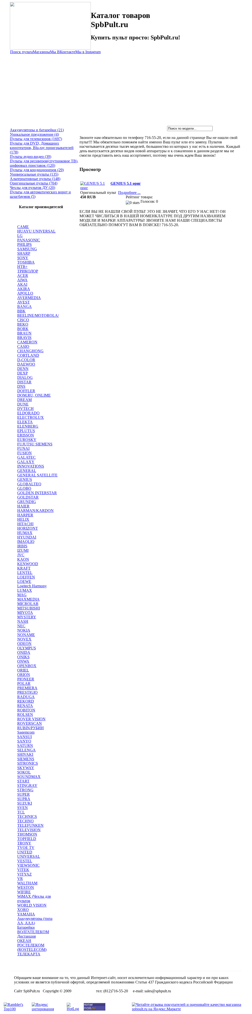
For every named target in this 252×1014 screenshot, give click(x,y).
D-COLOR (26, 360)
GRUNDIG (26, 502)
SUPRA (23, 799)
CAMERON (27, 342)
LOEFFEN (26, 577)
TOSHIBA (26, 262)
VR (20, 879)
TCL (21, 812)
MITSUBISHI (28, 608)
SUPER (23, 794)
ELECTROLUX (30, 417)
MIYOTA (25, 612)
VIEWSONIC (28, 865)
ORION (23, 675)
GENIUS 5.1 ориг (125, 183)
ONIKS (23, 657)
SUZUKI (24, 803)
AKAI (22, 284)
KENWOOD (27, 564)
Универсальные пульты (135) (34, 174)
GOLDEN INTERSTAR (37, 493)
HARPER (25, 515)
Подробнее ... (129, 192)
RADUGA (26, 697)
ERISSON (25, 435)
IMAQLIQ (25, 542)
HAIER (23, 506)
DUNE (23, 404)
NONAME (26, 635)
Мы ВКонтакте (62, 52)
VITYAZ (24, 874)
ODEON (24, 644)
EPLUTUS (26, 431)
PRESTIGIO (27, 692)
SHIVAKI (25, 754)
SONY (22, 258)
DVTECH (25, 408)
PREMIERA (27, 688)
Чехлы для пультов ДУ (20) (32, 188)
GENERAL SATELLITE (37, 475)
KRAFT (24, 568)
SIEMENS (25, 759)
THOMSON (27, 834)
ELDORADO (28, 413)
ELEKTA (25, 422)
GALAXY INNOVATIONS (30, 464)
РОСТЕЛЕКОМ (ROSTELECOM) (32, 947)
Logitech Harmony (32, 586)
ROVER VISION (31, 719)
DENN (23, 369)
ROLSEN (25, 714)
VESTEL (24, 861)
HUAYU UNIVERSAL (36, 231)
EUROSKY (26, 440)
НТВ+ (22, 267)
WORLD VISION (32, 905)
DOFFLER (26, 391)
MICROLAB (27, 604)
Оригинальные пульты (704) (33, 183)
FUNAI (23, 448)
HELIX (23, 519)
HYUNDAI (26, 537)
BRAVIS (24, 338)
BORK (23, 329)
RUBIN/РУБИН (30, 728)
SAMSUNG (27, 249)
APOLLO (25, 293)
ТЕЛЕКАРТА (28, 954)
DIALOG (25, 377)
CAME (23, 227)
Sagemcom (25, 732)
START (23, 781)
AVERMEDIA (29, 298)
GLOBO (24, 488)
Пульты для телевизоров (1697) (36, 139)
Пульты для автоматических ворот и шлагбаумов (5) (40, 194)
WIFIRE (24, 892)
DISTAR (24, 382)
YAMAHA (26, 914)
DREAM (24, 400)
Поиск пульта (21, 52)
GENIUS (24, 479)
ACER (22, 275)
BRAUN (24, 333)
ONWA (23, 661)
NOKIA (23, 630)
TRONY (24, 843)
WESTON (25, 887)
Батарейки (26, 927)
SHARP (23, 253)
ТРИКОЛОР (27, 271)
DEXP (22, 373)
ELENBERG (27, 426)
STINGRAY (27, 785)
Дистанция (26, 936)
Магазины (41, 52)
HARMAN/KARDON (35, 510)
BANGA (24, 306)
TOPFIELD (26, 839)
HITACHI (25, 524)
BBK (21, 311)
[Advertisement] (126, 88)
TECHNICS (27, 816)
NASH (22, 621)
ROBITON (26, 710)
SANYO (24, 741)
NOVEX (24, 639)
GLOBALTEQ (29, 484)
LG (20, 236)
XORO (23, 910)
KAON (23, 559)
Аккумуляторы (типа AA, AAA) (34, 920)
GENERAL (26, 471)
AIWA (22, 280)
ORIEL (23, 670)
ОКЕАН (24, 941)
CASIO (23, 346)
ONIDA (23, 652)
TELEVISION (29, 830)
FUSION (24, 453)
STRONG (25, 790)
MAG (22, 595)
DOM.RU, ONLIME (34, 395)
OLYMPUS (26, 648)
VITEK (23, 870)
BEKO (22, 324)
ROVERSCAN (29, 723)
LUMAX (24, 590)
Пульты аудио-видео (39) (30, 156)
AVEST (23, 302)
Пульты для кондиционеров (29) (37, 170)
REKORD (25, 701)
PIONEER (25, 679)
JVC (20, 555)
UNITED (24, 852)
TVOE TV (25, 847)
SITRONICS (27, 763)
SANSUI (24, 737)
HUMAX (24, 533)
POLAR (24, 683)
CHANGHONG (30, 351)
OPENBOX (26, 666)
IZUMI (23, 550)
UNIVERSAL (28, 856)
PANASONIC (28, 240)
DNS (21, 386)
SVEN (22, 808)
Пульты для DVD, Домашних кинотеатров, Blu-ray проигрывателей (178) (42, 147)
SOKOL (24, 772)
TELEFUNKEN (30, 825)
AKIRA (23, 289)
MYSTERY (26, 617)
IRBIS (22, 546)
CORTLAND (28, 355)
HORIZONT (27, 528)
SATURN (25, 746)
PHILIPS (24, 244)
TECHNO (25, 821)
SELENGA (26, 750)
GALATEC (26, 457)
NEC (21, 626)
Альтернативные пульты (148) (35, 179)
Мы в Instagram (88, 52)
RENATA (25, 706)
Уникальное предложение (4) (34, 134)
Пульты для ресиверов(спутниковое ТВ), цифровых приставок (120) (44, 163)
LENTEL (24, 573)
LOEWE (24, 581)
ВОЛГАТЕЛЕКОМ (33, 932)
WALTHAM (27, 883)
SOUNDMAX (29, 777)
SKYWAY (25, 768)
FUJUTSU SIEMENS (34, 444)
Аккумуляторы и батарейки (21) (37, 130)
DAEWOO (26, 364)
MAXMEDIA (28, 599)
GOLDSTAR (28, 497)
